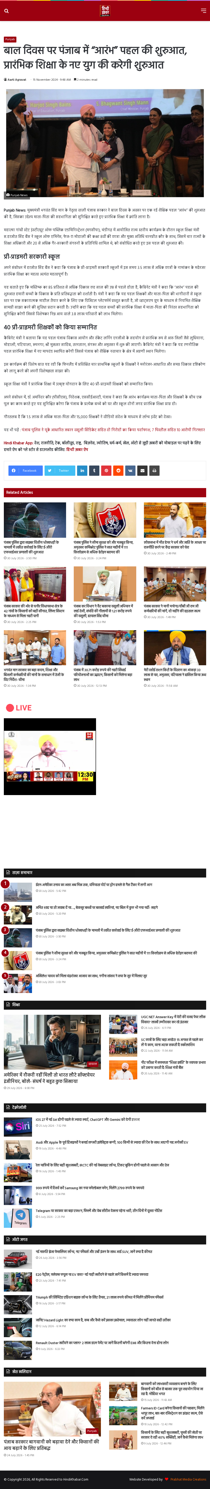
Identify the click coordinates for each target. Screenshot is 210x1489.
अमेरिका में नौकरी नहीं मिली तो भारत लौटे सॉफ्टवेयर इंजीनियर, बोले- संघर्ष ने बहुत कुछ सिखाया (49, 1078)
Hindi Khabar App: (18, 443)
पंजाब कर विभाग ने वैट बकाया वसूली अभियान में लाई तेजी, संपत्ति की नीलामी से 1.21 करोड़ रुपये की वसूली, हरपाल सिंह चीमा (103, 611)
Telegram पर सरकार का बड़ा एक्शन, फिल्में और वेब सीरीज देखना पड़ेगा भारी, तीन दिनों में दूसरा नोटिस (99, 1211)
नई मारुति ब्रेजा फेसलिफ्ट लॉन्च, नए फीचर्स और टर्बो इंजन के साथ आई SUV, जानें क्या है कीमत (94, 1252)
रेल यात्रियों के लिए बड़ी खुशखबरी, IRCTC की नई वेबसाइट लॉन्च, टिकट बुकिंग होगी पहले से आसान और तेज (102, 1165)
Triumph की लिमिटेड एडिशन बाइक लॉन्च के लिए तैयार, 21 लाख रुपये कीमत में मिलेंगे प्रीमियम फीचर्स (99, 1298)
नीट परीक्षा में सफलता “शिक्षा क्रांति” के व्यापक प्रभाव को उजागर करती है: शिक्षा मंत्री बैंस (173, 1065)
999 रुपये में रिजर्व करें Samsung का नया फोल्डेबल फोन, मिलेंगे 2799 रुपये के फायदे (90, 1188)
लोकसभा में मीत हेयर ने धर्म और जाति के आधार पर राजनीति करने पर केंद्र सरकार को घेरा (175, 545)
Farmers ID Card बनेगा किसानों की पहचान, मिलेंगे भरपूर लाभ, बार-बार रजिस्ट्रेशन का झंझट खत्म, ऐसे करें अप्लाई (172, 1413)
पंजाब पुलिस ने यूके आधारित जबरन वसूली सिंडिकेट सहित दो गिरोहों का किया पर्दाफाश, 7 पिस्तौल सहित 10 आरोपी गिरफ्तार (113, 430)
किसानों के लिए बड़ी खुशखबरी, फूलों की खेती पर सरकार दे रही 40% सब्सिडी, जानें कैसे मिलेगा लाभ (172, 1435)
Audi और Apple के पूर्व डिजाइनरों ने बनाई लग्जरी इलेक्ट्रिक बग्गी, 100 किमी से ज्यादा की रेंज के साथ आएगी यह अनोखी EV (112, 1143)
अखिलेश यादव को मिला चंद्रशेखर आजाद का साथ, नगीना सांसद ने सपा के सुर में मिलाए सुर (91, 976)
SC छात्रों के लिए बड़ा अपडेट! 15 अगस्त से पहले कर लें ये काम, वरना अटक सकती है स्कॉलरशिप (172, 1042)
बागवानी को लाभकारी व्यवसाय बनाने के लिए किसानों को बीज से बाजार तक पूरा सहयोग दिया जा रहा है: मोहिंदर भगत (172, 1389)
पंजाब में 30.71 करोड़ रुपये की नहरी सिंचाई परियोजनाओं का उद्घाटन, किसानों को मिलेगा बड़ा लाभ (103, 675)
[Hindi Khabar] (105, 10)
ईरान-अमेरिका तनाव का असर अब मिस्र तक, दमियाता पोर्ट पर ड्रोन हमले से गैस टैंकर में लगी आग (94, 885)
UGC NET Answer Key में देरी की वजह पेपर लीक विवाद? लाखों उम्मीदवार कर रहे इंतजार (173, 1019)
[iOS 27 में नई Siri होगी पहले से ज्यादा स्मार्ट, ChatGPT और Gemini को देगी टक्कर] (18, 1127)
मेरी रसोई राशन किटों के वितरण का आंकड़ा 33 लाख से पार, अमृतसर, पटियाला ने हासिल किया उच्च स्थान (175, 675)
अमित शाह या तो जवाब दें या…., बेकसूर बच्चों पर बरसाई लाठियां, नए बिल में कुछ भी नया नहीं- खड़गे (97, 908)
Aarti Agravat (17, 79)
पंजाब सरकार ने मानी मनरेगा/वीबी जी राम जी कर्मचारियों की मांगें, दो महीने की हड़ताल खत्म (172, 609)
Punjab (10, 39)
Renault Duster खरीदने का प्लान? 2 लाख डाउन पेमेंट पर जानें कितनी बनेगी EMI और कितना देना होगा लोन (102, 1343)
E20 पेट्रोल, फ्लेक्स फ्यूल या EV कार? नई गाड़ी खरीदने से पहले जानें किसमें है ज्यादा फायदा (92, 1275)
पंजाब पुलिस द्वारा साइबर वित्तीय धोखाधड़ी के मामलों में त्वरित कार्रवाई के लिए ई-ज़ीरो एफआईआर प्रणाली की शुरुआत (31, 547)
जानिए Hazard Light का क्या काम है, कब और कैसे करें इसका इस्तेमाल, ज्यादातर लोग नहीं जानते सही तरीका (103, 1320)
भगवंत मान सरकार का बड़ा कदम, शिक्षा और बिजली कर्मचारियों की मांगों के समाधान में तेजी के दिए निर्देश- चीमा (34, 675)
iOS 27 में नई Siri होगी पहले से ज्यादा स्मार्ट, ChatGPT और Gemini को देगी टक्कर (88, 1120)
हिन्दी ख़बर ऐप (76, 450)
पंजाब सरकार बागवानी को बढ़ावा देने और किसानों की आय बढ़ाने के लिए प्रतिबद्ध (51, 1445)
